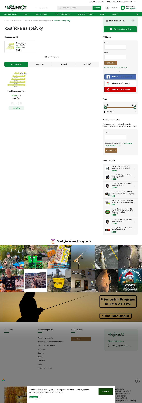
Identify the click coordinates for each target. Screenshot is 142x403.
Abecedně (87, 64)
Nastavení (33, 397)
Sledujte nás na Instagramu (74, 241)
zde (62, 392)
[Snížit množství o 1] (12, 103)
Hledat (97, 8)
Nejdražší (64, 64)
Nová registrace (109, 68)
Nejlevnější (40, 64)
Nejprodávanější (16, 64)
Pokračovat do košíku (122, 29)
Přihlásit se (110, 63)
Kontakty (41, 360)
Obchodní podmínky (96, 2)
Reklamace (42, 349)
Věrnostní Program (45, 368)
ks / (76, 339)
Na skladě (121, 112)
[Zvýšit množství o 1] (21, 103)
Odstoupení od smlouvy (46, 345)
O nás (40, 364)
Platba (40, 357)
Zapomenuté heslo (121, 68)
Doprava (41, 353)
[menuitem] (12, 14)
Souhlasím (105, 391)
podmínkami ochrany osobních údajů (118, 144)
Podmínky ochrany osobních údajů (119, 2)
